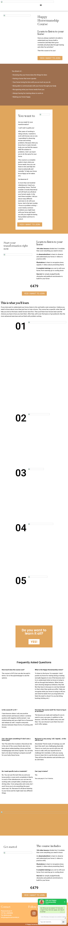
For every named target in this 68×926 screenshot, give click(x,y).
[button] (40, 5)
